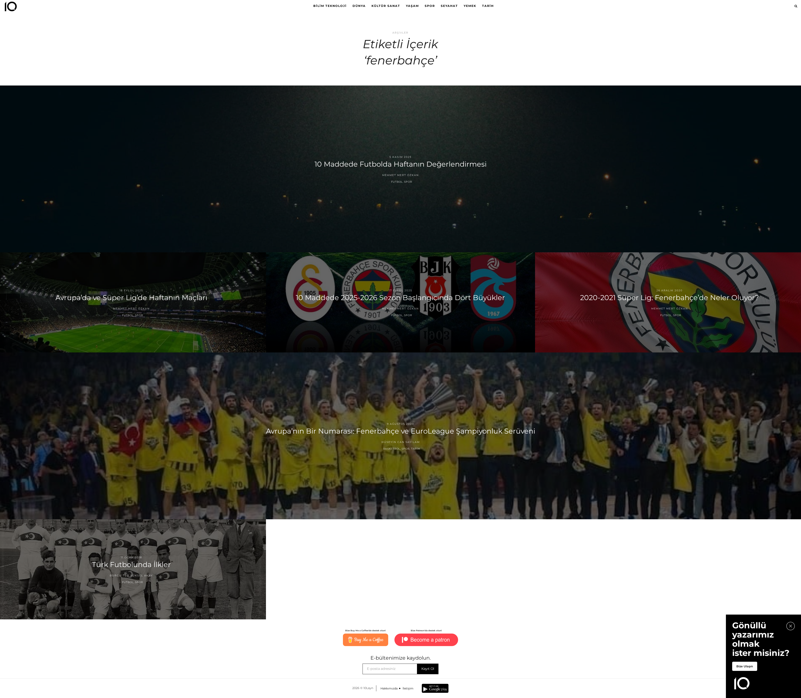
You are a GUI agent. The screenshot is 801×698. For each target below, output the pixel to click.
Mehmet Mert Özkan (400, 175)
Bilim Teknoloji (330, 6)
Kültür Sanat (386, 6)
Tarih (488, 6)
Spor (430, 6)
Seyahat (449, 6)
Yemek (470, 6)
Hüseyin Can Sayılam (401, 442)
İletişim (408, 688)
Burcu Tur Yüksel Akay (131, 575)
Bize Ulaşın (744, 666)
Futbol (397, 181)
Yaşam (412, 6)
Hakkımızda (389, 688)
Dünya (359, 6)
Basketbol (391, 448)
